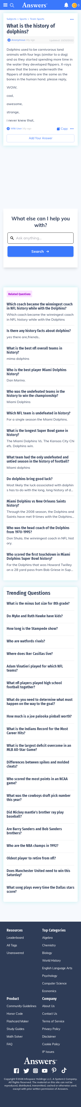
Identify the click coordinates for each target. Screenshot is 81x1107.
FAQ (9, 1044)
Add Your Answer (40, 138)
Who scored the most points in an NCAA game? (37, 781)
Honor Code (15, 1014)
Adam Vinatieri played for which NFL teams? (35, 668)
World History (51, 960)
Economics (49, 991)
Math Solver (15, 1036)
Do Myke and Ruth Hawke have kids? (35, 616)
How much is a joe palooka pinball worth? (39, 716)
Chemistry (49, 945)
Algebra (47, 938)
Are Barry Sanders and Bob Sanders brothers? (34, 831)
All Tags (12, 945)
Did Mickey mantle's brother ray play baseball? (35, 814)
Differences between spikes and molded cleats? (38, 764)
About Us (48, 1006)
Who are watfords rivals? (26, 641)
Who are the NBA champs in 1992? (32, 845)
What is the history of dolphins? (31, 29)
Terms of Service (53, 1021)
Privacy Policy (51, 1029)
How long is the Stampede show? (32, 628)
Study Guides (15, 1029)
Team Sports (37, 18)
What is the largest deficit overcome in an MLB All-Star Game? (39, 747)
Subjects (11, 18)
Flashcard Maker (18, 1021)
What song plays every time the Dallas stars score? (40, 889)
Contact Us (49, 1014)
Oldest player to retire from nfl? (31, 858)
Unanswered (15, 953)
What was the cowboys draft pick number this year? (39, 797)
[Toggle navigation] (5, 5)
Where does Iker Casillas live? (30, 653)
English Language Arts (57, 968)
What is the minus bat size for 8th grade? (38, 603)
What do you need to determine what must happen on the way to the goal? (39, 701)
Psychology (49, 976)
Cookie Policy (51, 1044)
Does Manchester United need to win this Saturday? (38, 873)
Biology (47, 953)
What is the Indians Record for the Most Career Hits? (37, 731)
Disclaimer (49, 1036)
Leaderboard (15, 938)
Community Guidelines (21, 1006)
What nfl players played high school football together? (34, 685)
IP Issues (48, 1052)
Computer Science (54, 983)
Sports (23, 18)
